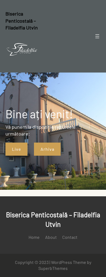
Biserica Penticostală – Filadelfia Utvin (21, 21)
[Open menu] (97, 36)
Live (16, 149)
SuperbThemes (53, 268)
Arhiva (47, 149)
